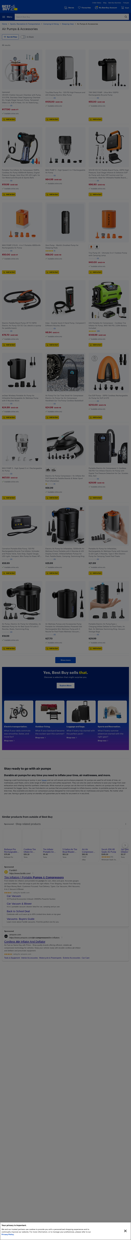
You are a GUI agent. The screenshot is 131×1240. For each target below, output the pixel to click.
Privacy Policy (8, 1234)
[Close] (125, 1231)
